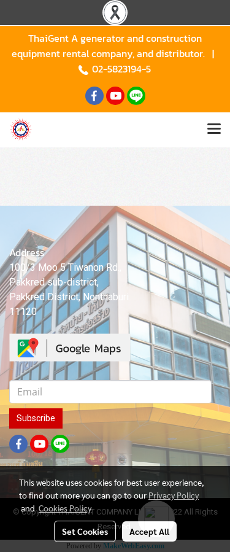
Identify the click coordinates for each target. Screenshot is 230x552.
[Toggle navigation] (214, 129)
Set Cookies (85, 531)
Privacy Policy (173, 494)
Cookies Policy (65, 507)
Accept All (149, 531)
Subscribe (36, 418)
